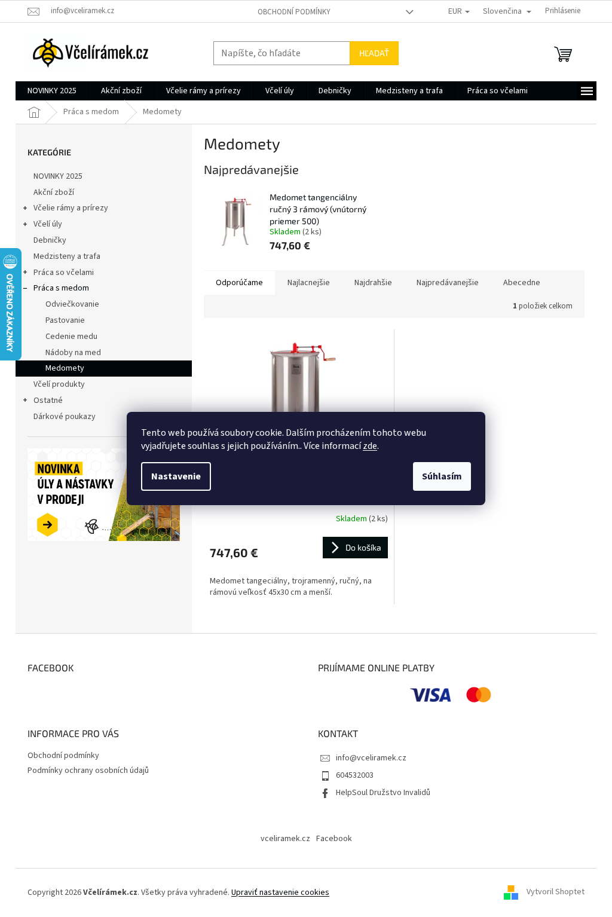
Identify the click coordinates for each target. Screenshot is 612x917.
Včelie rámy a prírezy (70, 208)
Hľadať (374, 53)
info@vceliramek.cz (371, 758)
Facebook (334, 839)
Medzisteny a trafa (66, 256)
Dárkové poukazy (64, 417)
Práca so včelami (63, 273)
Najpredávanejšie (448, 283)
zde (370, 446)
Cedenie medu (71, 337)
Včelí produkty (59, 384)
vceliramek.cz (285, 839)
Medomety (64, 368)
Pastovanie (65, 320)
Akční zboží (53, 192)
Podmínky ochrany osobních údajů (88, 771)
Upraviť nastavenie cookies (280, 892)
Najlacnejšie (308, 283)
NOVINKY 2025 (57, 176)
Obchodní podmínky (294, 12)
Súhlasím (442, 476)
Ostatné (48, 400)
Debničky (49, 240)
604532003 (355, 775)
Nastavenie (176, 476)
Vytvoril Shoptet (556, 892)
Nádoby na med (73, 353)
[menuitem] (52, 90)
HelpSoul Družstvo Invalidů (383, 793)
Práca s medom (61, 288)
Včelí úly (47, 224)
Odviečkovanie (72, 304)
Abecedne (521, 283)
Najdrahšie (373, 283)
